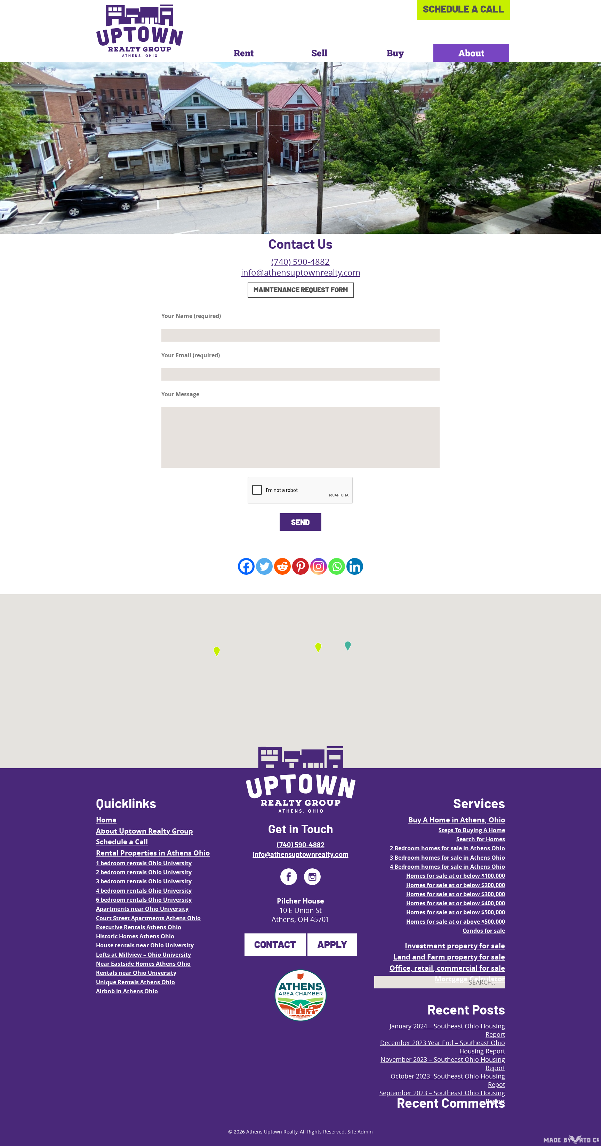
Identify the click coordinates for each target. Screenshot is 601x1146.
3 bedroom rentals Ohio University (144, 881)
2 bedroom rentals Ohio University (144, 872)
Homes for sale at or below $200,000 (455, 885)
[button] (347, 646)
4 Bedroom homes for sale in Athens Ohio (447, 866)
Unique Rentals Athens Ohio (135, 982)
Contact (275, 945)
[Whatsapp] (336, 566)
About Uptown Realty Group (144, 831)
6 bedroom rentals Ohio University (144, 900)
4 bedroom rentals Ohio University (144, 890)
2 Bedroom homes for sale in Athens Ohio (447, 848)
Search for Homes (480, 839)
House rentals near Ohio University (145, 945)
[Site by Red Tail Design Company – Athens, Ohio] (571, 1139)
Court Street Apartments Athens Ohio (148, 918)
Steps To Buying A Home (472, 830)
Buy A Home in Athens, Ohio (456, 820)
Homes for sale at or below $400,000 (455, 903)
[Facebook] (246, 566)
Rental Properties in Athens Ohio (153, 853)
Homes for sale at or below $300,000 (455, 894)
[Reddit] (282, 566)
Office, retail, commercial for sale (447, 968)
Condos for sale (484, 930)
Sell (319, 53)
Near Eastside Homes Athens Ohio (143, 964)
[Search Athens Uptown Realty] (493, 998)
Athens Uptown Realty (271, 1131)
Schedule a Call (122, 841)
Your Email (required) (190, 355)
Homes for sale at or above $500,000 (455, 921)
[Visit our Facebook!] (288, 876)
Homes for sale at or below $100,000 (455, 876)
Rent (244, 53)
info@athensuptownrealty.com (300, 272)
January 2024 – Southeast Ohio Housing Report (447, 1030)
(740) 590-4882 (300, 261)
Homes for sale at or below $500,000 (455, 912)
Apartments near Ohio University (142, 909)
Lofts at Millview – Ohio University (143, 954)
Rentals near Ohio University (136, 973)
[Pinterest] (300, 566)
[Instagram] (318, 566)
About (471, 53)
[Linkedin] (354, 566)
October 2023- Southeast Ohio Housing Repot (448, 1080)
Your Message (180, 394)
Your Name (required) (191, 316)
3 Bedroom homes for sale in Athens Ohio (447, 857)
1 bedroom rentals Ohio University (144, 863)
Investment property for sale (455, 945)
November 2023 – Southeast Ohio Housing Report (442, 1063)
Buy (395, 53)
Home (106, 820)
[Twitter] (264, 566)
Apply (332, 945)
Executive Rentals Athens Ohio (138, 927)
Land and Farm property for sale (449, 957)
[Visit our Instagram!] (312, 876)
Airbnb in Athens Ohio (127, 991)
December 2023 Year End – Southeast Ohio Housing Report (442, 1046)
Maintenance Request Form (301, 290)
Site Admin (360, 1131)
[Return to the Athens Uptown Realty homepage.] (139, 31)
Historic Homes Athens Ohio (135, 936)
